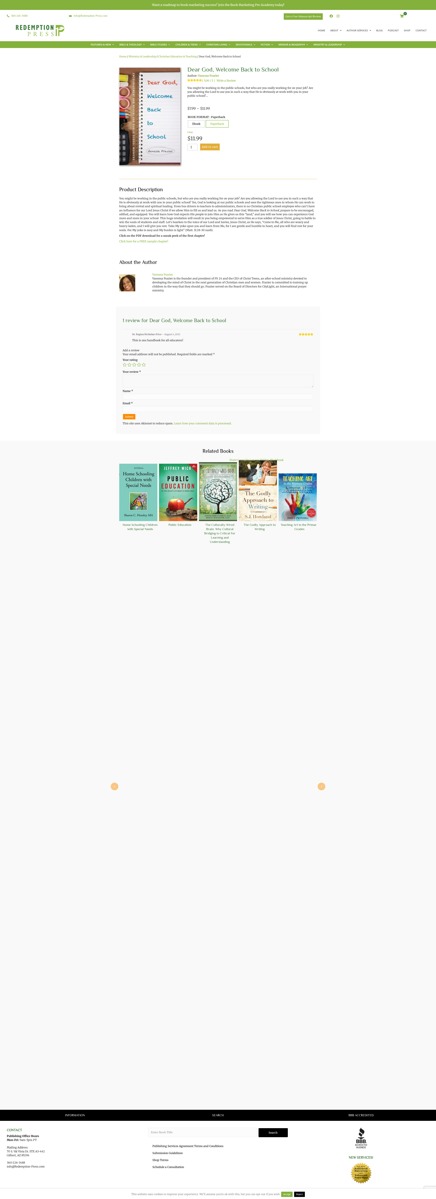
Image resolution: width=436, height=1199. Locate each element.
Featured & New (101, 44)
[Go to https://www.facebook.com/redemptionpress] (331, 16)
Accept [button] (287, 1194)
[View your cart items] (402, 16)
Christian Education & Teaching (177, 56)
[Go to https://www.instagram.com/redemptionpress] (338, 16)
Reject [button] (299, 1194)
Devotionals (244, 44)
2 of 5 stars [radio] (129, 365)
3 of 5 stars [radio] (134, 365)
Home (123, 56)
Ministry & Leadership (328, 44)
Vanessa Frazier (208, 75)
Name (128, 391)
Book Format (198, 117)
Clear (190, 132)
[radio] (196, 123)
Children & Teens (186, 44)
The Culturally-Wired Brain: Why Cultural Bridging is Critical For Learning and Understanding (219, 533)
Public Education (179, 525)
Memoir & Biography (291, 44)
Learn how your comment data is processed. (203, 423)
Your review (132, 371)
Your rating (130, 360)
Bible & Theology (130, 44)
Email (128, 403)
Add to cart (210, 146)
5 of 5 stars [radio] (144, 365)
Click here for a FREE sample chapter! (143, 241)
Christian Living (216, 44)
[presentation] (114, 786)
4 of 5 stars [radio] (139, 365)
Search (273, 1132)
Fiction (265, 44)
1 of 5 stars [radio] (125, 365)
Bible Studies (158, 44)
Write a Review (226, 80)
